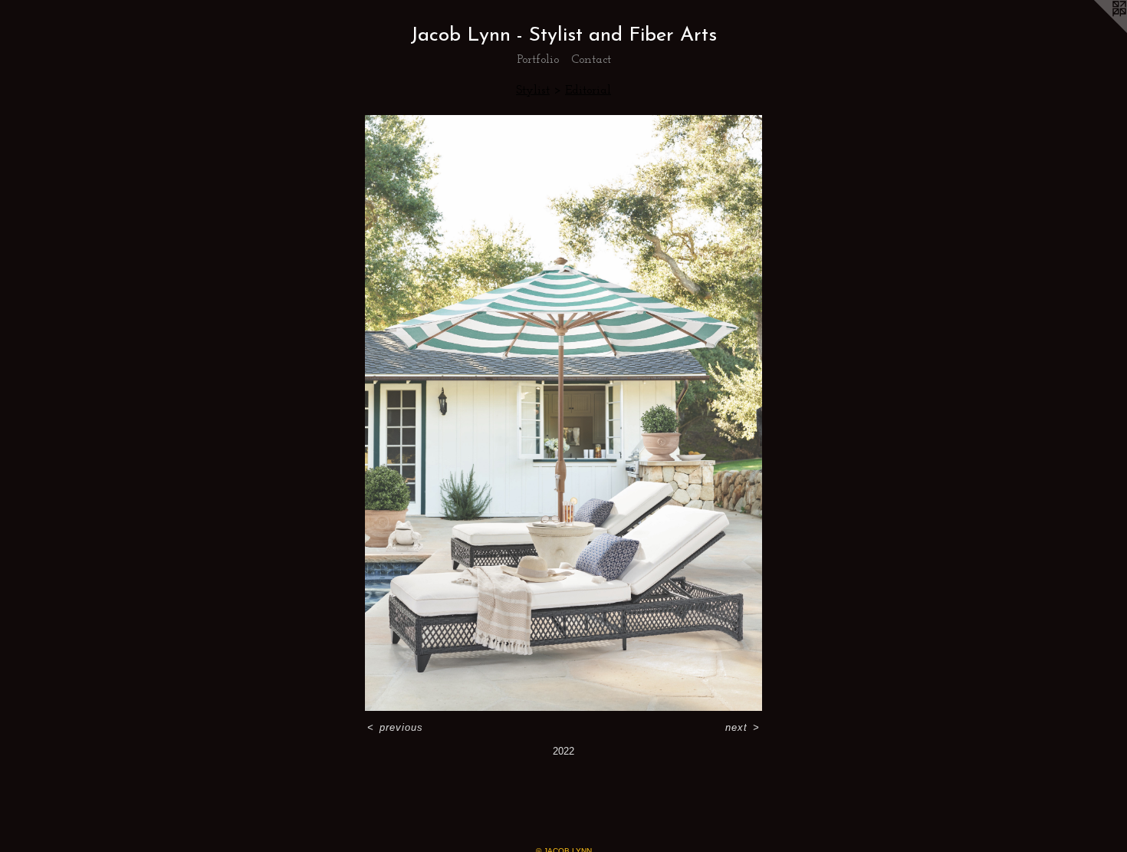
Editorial (588, 90)
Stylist (533, 90)
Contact (591, 60)
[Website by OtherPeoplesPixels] (1096, 30)
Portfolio (538, 60)
